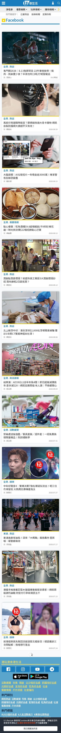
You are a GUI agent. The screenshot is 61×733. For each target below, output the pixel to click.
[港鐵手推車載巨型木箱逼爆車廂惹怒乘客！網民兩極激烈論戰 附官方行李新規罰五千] (30, 567)
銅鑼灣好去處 (49, 682)
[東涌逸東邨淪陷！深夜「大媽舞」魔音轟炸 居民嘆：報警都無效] (30, 515)
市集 (15, 682)
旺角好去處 (35, 686)
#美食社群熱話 (41, 714)
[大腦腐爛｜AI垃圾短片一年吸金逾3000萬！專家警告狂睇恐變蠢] (30, 152)
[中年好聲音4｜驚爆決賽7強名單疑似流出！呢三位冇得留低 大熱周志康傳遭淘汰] (30, 463)
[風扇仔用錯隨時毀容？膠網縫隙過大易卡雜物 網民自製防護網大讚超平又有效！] (30, 100)
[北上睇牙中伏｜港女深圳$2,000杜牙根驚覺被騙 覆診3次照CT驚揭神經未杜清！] (30, 308)
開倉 (21, 682)
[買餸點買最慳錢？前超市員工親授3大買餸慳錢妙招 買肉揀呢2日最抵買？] (30, 255)
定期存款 (47, 14)
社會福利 (29, 690)
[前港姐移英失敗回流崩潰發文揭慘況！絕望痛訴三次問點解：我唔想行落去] (30, 619)
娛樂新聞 (35, 14)
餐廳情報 (6, 690)
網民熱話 (5, 698)
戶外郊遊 (17, 690)
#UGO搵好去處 (9, 714)
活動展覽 (6, 682)
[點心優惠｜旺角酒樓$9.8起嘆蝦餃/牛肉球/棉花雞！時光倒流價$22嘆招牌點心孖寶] (30, 204)
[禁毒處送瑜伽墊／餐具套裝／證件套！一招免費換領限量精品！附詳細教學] (30, 411)
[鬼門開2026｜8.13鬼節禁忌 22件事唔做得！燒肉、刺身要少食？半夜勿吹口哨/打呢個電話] (30, 48)
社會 (45, 686)
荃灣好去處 (21, 686)
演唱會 (9, 9)
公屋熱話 (24, 14)
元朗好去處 (7, 686)
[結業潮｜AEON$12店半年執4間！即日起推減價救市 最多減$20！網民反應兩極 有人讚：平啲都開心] (30, 359)
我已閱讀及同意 (30, 728)
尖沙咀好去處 (33, 682)
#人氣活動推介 (25, 714)
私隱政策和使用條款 (26, 722)
